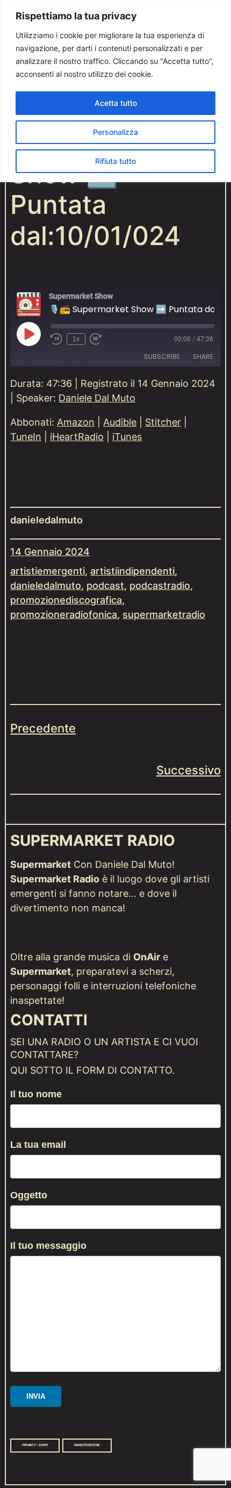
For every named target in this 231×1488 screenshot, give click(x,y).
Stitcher (163, 422)
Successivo (188, 770)
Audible (119, 422)
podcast (105, 585)
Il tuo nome (36, 1094)
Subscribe (162, 356)
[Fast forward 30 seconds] (96, 339)
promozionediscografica (66, 600)
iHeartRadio (77, 436)
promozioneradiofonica (63, 614)
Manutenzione (87, 1445)
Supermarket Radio (92, 841)
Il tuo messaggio (48, 1245)
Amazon (76, 422)
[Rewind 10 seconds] (56, 339)
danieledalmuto (45, 585)
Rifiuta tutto (115, 161)
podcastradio (159, 585)
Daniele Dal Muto (97, 398)
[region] (115, 91)
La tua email (38, 1144)
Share (203, 356)
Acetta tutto (116, 102)
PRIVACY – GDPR (35, 1445)
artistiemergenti (47, 571)
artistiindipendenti (132, 571)
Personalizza (115, 131)
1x (76, 339)
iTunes (127, 436)
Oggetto (28, 1195)
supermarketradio (163, 614)
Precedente (43, 728)
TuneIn (25, 436)
